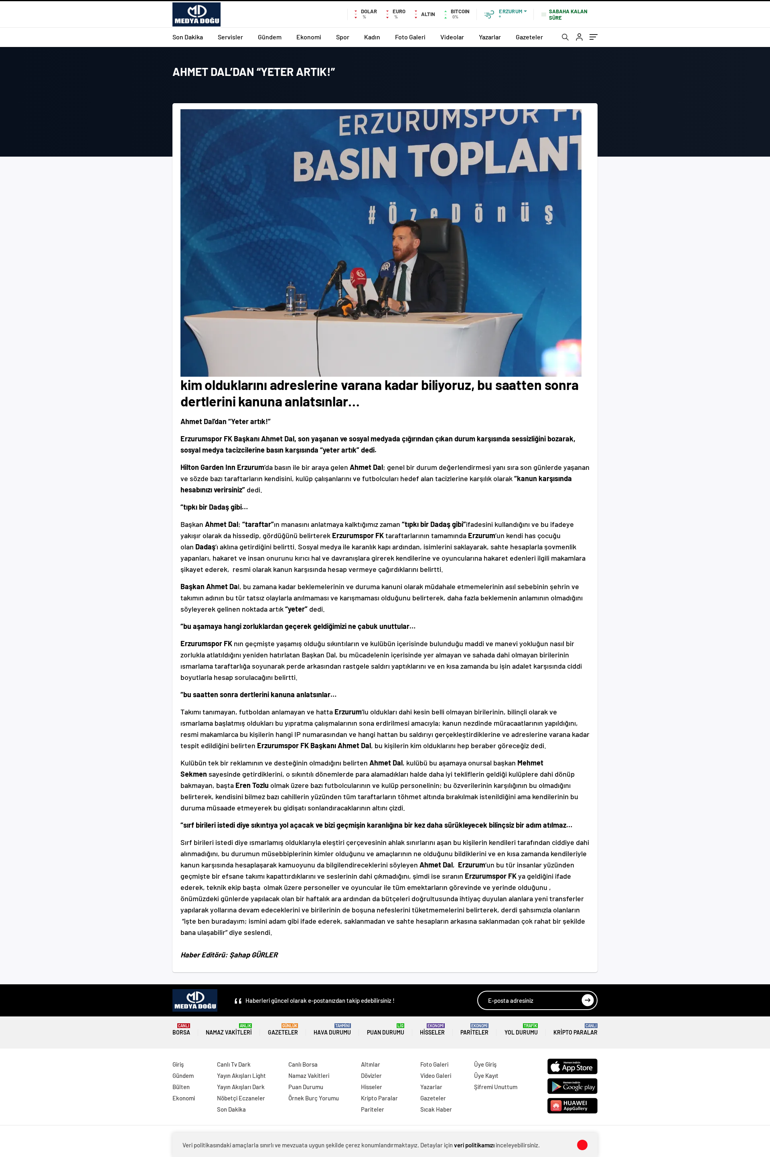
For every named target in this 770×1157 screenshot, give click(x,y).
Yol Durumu (521, 1029)
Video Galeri (435, 1075)
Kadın (372, 37)
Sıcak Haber (436, 1109)
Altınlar (370, 1064)
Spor (342, 37)
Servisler (230, 37)
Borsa (181, 1029)
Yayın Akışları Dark (241, 1086)
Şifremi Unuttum (495, 1086)
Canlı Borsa (303, 1064)
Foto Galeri (410, 37)
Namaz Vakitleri (229, 1029)
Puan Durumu (385, 1029)
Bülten (181, 1086)
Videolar (452, 37)
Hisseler (432, 1029)
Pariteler (474, 1029)
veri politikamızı (474, 1145)
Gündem (270, 37)
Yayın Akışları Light (241, 1075)
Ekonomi (308, 37)
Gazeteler (529, 37)
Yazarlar (490, 37)
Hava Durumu (332, 1029)
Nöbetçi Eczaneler (241, 1098)
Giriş (178, 1064)
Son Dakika (187, 37)
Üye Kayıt (486, 1075)
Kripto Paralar (575, 1029)
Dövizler (371, 1075)
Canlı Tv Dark (234, 1064)
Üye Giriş (485, 1064)
